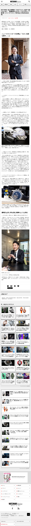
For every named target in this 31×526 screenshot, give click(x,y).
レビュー (19, 488)
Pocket (18, 286)
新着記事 (6, 4)
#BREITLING (4, 298)
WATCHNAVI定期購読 (5, 515)
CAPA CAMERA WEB (20, 521)
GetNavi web (15, 504)
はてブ (11, 286)
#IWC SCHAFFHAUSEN (11, 297)
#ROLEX (3, 297)
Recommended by (23, 468)
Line (15, 286)
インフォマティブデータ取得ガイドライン (8, 514)
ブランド (20, 4)
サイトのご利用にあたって (6, 513)
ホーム (1, 4)
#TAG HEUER (25, 297)
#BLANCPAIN (19, 297)
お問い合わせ (21, 515)
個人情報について (15, 513)
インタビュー (12, 18)
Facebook (8, 286)
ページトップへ (28, 514)
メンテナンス (4, 491)
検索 (29, 1)
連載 (17, 18)
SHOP (15, 4)
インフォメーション (6, 496)
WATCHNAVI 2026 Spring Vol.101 (18, 476)
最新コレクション (21, 491)
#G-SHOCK (10, 298)
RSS (18, 508)
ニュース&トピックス (6, 493)
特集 (11, 4)
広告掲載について (14, 515)
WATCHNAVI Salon (15, 1)
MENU (2, 1)
